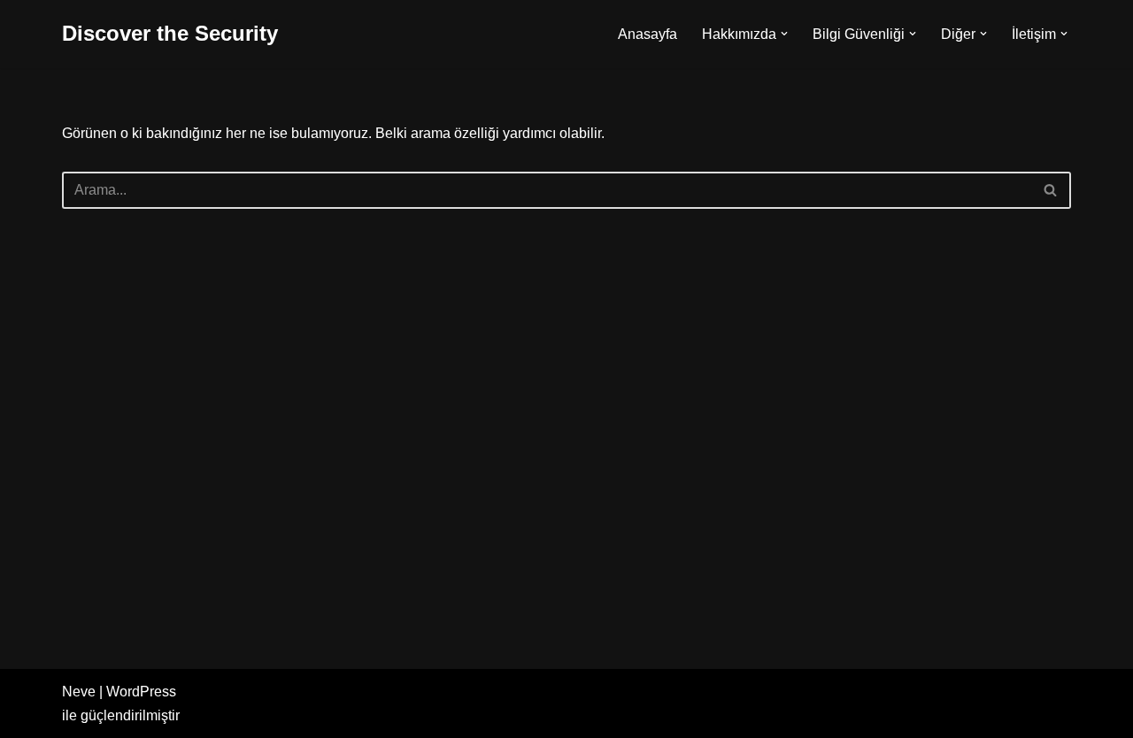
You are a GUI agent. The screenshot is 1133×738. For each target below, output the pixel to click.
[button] (784, 33)
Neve (79, 691)
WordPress (141, 691)
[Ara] (1051, 190)
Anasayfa (647, 34)
